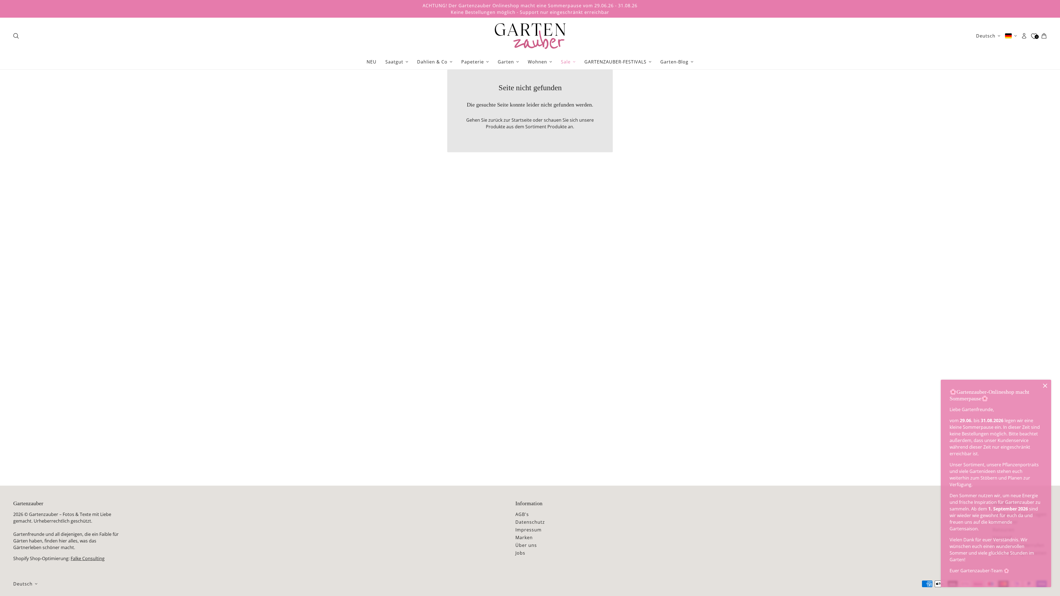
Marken (524, 537)
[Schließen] (1045, 386)
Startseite (522, 120)
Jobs (520, 553)
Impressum (528, 530)
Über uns (526, 545)
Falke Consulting (88, 558)
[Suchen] (16, 36)
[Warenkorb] (1044, 36)
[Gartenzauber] (530, 36)
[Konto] (1024, 36)
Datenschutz (530, 522)
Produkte (557, 127)
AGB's (522, 514)
